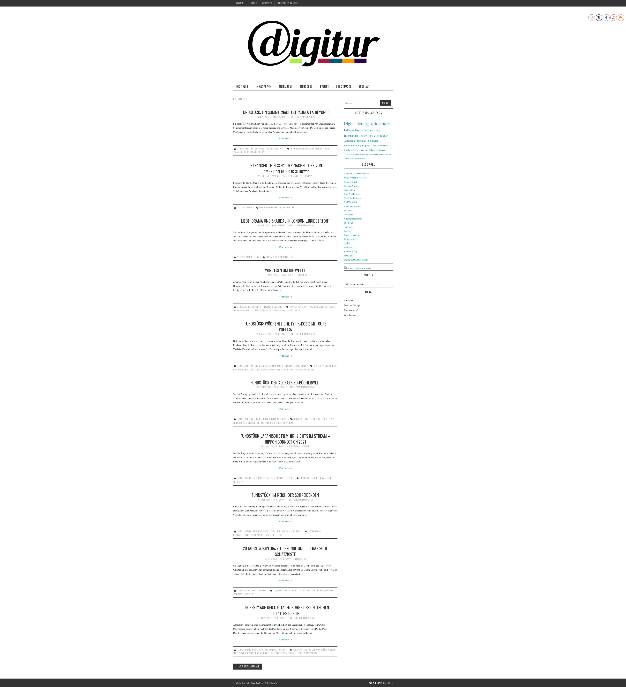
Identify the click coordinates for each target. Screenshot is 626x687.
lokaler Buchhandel (312, 419)
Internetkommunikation (370, 154)
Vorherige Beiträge (247, 666)
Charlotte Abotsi (321, 365)
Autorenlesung (314, 531)
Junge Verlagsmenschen (355, 177)
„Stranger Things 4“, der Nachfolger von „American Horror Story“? (285, 168)
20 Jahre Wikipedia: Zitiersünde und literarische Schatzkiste (285, 551)
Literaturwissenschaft (351, 158)
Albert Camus (298, 649)
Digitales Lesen (370, 145)
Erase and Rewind (352, 206)
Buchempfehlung (352, 145)
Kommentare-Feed (352, 310)
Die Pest (271, 653)
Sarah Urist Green (277, 369)
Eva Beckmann (287, 274)
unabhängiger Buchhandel (259, 422)
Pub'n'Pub (348, 222)
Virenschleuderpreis (353, 218)
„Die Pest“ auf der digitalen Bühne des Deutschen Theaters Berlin (285, 610)
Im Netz (248, 306)
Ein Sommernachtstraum (301, 148)
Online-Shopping (240, 422)
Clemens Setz (295, 590)
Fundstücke (343, 86)
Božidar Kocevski (328, 649)
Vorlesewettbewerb (280, 310)
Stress (268, 310)
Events (324, 86)
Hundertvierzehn (351, 235)
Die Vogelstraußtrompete (313, 590)
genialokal (298, 419)
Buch (373, 123)
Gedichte (333, 365)
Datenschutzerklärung (287, 3)
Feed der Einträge (352, 305)
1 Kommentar (302, 274)
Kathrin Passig (350, 251)
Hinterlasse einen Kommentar (303, 116)
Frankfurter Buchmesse (353, 154)
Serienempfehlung (273, 207)
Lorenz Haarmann (295, 653)
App (390, 154)
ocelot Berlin (328, 419)
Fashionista (374, 682)
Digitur (254, 3)
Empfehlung (317, 148)
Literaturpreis (365, 150)
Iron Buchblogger (352, 194)
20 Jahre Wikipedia (281, 590)
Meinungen (286, 86)
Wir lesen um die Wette (285, 270)
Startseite (241, 3)
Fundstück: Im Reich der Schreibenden (285, 495)
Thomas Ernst (350, 181)
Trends (256, 257)
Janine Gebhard (278, 225)
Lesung (266, 365)
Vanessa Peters (278, 175)
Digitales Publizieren (367, 140)
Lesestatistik (259, 310)
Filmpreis (314, 478)
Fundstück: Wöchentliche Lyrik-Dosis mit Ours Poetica (285, 326)
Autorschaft (350, 140)
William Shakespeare (258, 152)
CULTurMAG (350, 202)
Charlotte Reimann (352, 198)
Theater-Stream (310, 653)
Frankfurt (260, 478)
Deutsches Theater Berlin (256, 653)
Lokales (266, 419)
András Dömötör (312, 649)
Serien (249, 207)
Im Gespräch (264, 86)
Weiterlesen (285, 138)
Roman (382, 150)
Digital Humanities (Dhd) (356, 259)
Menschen (306, 86)
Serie (275, 257)
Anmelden (348, 300)
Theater (246, 152)
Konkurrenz (248, 310)
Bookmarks (349, 247)
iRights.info (349, 189)
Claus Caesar (238, 653)
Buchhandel (351, 136)
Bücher (384, 136)
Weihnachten (383, 154)
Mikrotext (348, 210)
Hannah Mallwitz (279, 116)
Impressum (267, 3)
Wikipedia (249, 594)
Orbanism (348, 214)
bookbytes (348, 226)
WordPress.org (351, 315)
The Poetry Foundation (296, 369)
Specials (364, 86)
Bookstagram (295, 306)
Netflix (262, 207)
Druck (304, 306)
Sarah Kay (265, 369)
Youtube (310, 369)
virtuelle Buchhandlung (282, 422)
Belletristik (365, 136)
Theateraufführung (274, 148)
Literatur (383, 123)
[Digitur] (313, 45)
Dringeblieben (281, 653)
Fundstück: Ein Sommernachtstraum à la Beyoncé (285, 112)
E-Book (349, 130)
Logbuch (348, 231)
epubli (347, 243)
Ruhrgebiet (361, 158)
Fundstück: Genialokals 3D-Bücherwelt (285, 382)
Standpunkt (277, 306)
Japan (321, 478)
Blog (377, 130)
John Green (238, 369)
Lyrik (272, 365)
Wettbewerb (295, 310)
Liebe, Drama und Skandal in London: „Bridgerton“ (285, 221)
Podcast (374, 150)
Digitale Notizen (351, 185)
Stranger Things (289, 207)
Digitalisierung (356, 123)
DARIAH (348, 255)
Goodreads (313, 306)
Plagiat (241, 594)
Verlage (369, 130)
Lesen (375, 136)
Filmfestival (305, 478)
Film (253, 478)
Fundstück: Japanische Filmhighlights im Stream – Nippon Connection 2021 (285, 439)
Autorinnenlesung (241, 535)
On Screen (260, 148)
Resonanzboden (351, 239)
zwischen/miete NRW (273, 535)
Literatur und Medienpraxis (356, 173)
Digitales (242, 86)
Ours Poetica (254, 369)
